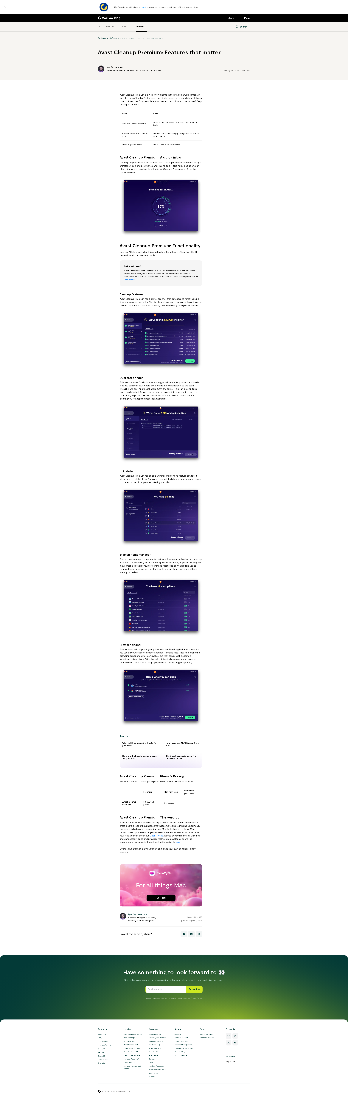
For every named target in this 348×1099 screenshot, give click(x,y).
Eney (100, 1038)
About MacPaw (155, 1034)
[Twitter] (228, 1042)
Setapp (101, 1052)
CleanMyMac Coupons (184, 1048)
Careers (152, 1059)
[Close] (5, 7)
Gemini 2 (101, 1056)
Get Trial (161, 898)
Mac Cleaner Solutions (132, 1045)
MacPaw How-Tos (156, 1041)
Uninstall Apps (180, 1052)
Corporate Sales (206, 1034)
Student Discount (207, 1038)
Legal (151, 1062)
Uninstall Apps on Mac (132, 1059)
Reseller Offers (155, 1052)
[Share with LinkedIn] (191, 934)
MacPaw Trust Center (157, 1069)
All (99, 26)
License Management (183, 1045)
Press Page (153, 1055)
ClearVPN (101, 1049)
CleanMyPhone (104, 1045)
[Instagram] (235, 1036)
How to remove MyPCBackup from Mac (182, 744)
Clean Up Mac (128, 1062)
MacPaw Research (156, 1066)
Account (178, 1034)
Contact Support (181, 1038)
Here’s (144, 7)
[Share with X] (199, 934)
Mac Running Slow (130, 1038)
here (177, 842)
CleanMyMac (130, 279)
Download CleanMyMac (132, 1034)
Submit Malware (181, 1055)
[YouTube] (235, 1042)
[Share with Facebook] (184, 934)
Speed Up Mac (129, 1041)
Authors (152, 1076)
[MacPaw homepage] (99, 1091)
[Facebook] (228, 1036)
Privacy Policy (196, 998)
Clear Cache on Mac (131, 1052)
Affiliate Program (155, 1048)
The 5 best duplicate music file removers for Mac (181, 757)
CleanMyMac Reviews (158, 1038)
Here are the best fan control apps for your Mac (139, 757)
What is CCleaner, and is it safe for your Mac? (139, 744)
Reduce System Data (131, 1048)
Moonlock (102, 1034)
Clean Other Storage (131, 1055)
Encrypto (101, 1063)
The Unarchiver (104, 1059)
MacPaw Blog (154, 1045)
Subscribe (194, 989)
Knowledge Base (181, 1041)
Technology (153, 1073)
